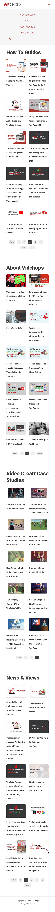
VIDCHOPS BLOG (27, 15)
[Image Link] (16, 65)
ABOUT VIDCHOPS (27, 27)
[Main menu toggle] (49, 4)
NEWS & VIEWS (27, 33)
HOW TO (27, 21)
